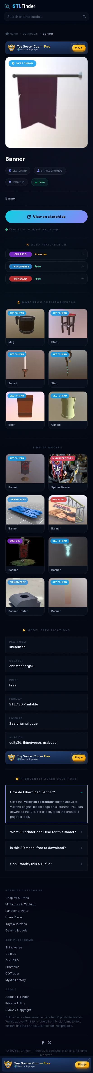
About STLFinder (17, 996)
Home (13, 33)
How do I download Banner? (32, 792)
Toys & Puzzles (16, 924)
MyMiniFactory (15, 980)
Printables (12, 967)
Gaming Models (16, 930)
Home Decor (14, 917)
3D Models (30, 33)
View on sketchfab (49, 216)
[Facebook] (43, 1043)
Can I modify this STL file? (31, 864)
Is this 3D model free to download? (38, 848)
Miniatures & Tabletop (20, 904)
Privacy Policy (15, 1003)
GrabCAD (12, 960)
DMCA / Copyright (18, 1010)
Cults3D (10, 953)
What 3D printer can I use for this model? (43, 832)
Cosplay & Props (17, 898)
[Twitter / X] (49, 1043)
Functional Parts (16, 910)
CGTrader (12, 973)
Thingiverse (13, 947)
